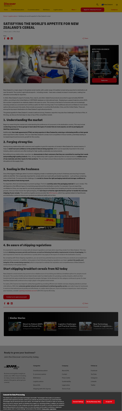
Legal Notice (53, 409)
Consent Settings (78, 401)
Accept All (109, 401)
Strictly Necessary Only (94, 401)
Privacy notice (45, 409)
